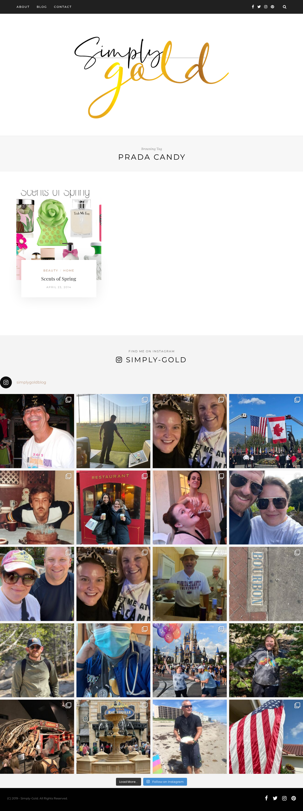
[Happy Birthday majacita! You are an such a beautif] (190, 431)
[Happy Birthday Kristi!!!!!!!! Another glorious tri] (113, 508)
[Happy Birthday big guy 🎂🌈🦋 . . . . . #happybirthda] (37, 508)
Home (68, 270)
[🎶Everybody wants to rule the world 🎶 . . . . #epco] (37, 584)
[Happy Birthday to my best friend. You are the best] (37, 660)
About (23, 7)
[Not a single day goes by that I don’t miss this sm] (37, 431)
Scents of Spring (58, 278)
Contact (63, 7)
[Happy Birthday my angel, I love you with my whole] (190, 737)
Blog (42, 7)
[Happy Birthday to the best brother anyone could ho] (113, 431)
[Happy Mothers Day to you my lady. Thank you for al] (113, 584)
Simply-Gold (156, 359)
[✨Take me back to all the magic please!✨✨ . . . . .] (190, 660)
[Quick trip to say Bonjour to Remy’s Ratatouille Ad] (113, 737)
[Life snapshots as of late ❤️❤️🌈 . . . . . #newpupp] (113, 660)
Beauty (50, 270)
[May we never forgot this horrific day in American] (37, 737)
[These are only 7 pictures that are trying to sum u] (190, 508)
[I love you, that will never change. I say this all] (190, 584)
